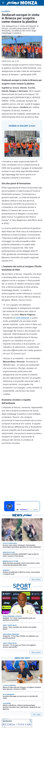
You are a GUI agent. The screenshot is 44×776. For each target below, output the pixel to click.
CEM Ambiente (22, 318)
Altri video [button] (37, 715)
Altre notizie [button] (36, 580)
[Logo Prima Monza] (22, 3)
